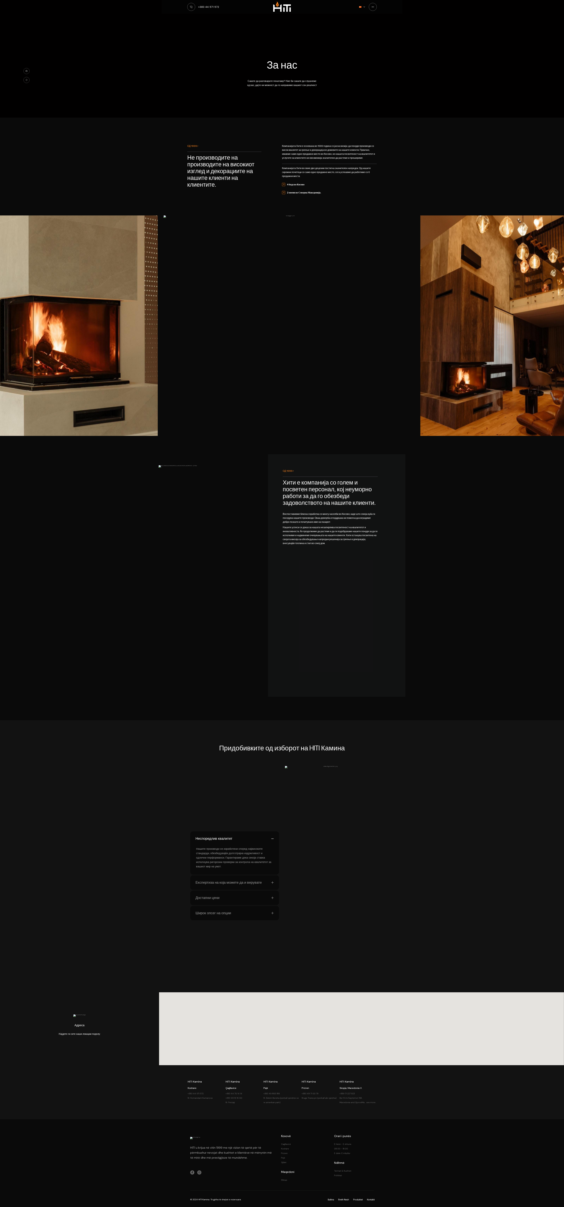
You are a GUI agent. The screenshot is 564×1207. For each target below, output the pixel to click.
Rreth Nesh (343, 1199)
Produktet (358, 1199)
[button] (362, 1023)
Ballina (331, 1199)
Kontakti (371, 1199)
